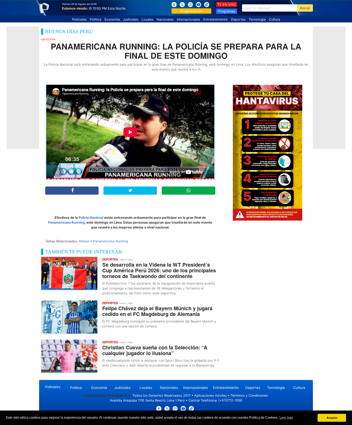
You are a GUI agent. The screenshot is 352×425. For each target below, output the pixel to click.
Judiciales (130, 19)
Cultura (274, 19)
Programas (226, 11)
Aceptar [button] (332, 417)
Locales (147, 19)
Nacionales (165, 19)
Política (95, 19)
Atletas (84, 241)
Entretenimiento (215, 19)
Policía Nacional (91, 217)
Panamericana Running (66, 222)
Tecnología (257, 19)
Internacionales (188, 19)
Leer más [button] (286, 417)
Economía (112, 19)
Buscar (305, 8)
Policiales (79, 19)
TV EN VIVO (226, 4)
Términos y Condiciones (249, 395)
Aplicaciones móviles (210, 395)
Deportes (238, 19)
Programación (191, 11)
